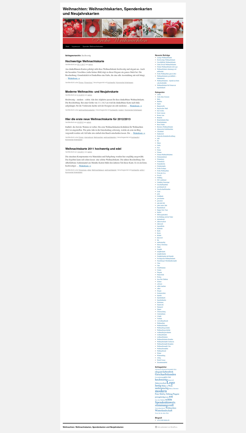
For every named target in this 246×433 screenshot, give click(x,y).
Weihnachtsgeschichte (163, 330)
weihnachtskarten (110, 137)
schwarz (159, 284)
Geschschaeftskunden (163, 189)
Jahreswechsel (161, 221)
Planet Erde (160, 275)
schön (142, 170)
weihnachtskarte (110, 170)
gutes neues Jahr (162, 205)
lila (158, 240)
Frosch (159, 175)
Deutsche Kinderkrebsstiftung (166, 136)
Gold (158, 191)
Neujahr (159, 249)
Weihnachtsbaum (98, 170)
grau (158, 194)
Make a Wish (167, 385)
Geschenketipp (159, 377)
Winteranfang (161, 355)
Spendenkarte (161, 298)
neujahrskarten (161, 254)
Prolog (159, 277)
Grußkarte (160, 196)
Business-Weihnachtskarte (165, 127)
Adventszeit (158, 369)
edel (158, 138)
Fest (158, 148)
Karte (158, 231)
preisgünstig (160, 396)
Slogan (159, 291)
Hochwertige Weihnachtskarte (84, 61)
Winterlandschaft (163, 410)
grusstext (160, 201)
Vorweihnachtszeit (160, 408)
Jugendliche (160, 226)
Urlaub (159, 316)
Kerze (159, 233)
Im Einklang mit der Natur (165, 217)
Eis (158, 141)
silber (89, 170)
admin (91, 64)
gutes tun (167, 377)
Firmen (81, 82)
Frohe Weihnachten (163, 171)
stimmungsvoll (164, 405)
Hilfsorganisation (162, 214)
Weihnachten (98, 137)
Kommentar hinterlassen (124, 82)
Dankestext (160, 134)
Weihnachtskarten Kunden (165, 339)
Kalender (160, 228)
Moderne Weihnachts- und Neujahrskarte (91, 91)
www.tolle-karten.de (163, 420)
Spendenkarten (161, 300)
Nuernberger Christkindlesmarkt (167, 261)
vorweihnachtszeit (162, 321)
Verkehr (159, 318)
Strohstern (160, 302)
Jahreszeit (160, 224)
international (88, 137)
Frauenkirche (161, 164)
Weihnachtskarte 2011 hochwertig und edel (93, 148)
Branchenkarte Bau (163, 120)
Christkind (160, 131)
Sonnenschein (161, 293)
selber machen (161, 286)
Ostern (159, 270)
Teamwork (160, 305)
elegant (158, 371)
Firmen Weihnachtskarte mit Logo (167, 67)
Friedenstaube (161, 166)
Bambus (159, 101)
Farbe (159, 145)
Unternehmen (161, 314)
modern (121, 110)
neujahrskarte (161, 251)
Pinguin (159, 272)
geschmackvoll (161, 187)
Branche (159, 117)
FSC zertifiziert (161, 180)
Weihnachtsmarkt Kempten (165, 344)
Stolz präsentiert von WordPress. (168, 427)
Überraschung (161, 311)
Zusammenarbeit (162, 362)
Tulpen (159, 309)
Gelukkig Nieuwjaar (163, 182)
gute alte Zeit (161, 203)
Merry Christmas (162, 245)
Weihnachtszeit (161, 351)
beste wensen (161, 113)
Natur (159, 247)
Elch (175, 369)
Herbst (159, 212)
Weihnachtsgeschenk (163, 328)
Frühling (159, 178)
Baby (158, 99)
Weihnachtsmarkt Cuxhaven (165, 341)
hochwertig (111, 82)
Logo (171, 382)
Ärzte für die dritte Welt (162, 413)
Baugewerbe (161, 106)
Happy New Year (162, 210)
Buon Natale (161, 124)
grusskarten (160, 198)
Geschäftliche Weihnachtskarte (166, 62)
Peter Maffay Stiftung (163, 393)
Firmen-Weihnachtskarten (164, 154)
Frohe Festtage (161, 168)
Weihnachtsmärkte (162, 348)
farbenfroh (168, 371)
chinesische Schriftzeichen (165, 129)
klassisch (160, 238)
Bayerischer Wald (162, 108)
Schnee (159, 281)
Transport (160, 307)
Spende (159, 295)
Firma (159, 150)
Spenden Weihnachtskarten (93, 46)
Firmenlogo (88, 82)
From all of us (161, 173)
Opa (158, 265)
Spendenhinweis (165, 402)
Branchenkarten (162, 122)
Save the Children (162, 279)
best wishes (160, 111)
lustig (158, 385)
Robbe (167, 397)
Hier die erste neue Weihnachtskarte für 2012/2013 (98, 119)
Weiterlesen (74, 78)
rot (171, 396)
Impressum (76, 46)
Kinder (159, 235)
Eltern (159, 143)
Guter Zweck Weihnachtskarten (166, 64)
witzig (159, 358)
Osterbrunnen (161, 268)
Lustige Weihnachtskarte (164, 57)
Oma (158, 263)
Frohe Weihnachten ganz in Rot (166, 74)
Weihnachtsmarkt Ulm (164, 346)
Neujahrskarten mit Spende (165, 256)
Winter (159, 353)
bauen (159, 104)
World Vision (161, 360)
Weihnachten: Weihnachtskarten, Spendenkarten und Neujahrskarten (107, 11)
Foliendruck (160, 161)
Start (67, 46)
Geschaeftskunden (165, 374)
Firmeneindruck (162, 157)
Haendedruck (161, 208)
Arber (159, 94)
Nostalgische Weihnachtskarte (166, 258)
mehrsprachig (161, 242)
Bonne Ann (160, 115)
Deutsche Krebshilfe (167, 369)
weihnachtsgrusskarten (87, 110)
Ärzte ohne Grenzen (163, 97)
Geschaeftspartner (162, 184)
